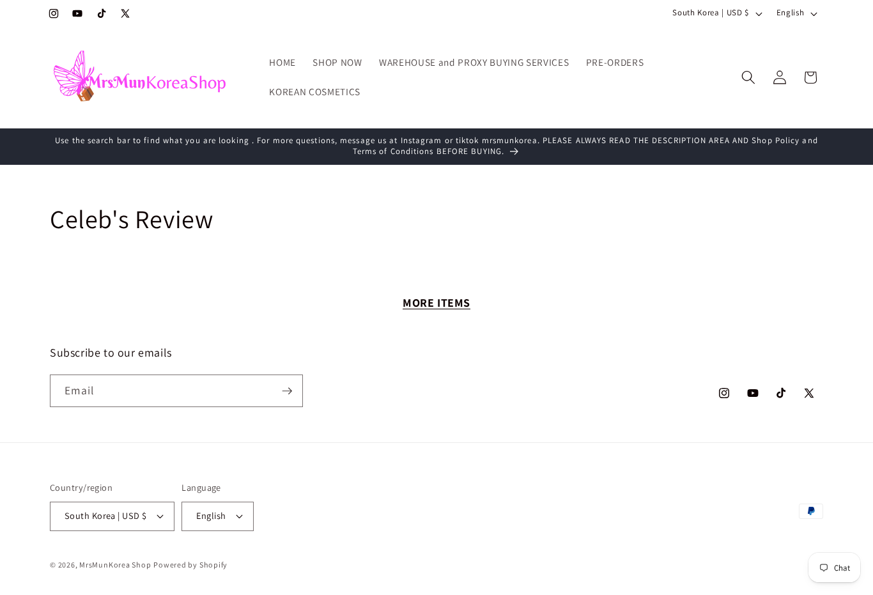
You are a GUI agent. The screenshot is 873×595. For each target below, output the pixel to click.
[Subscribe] (287, 391)
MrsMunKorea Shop (115, 564)
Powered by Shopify (190, 564)
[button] (748, 77)
